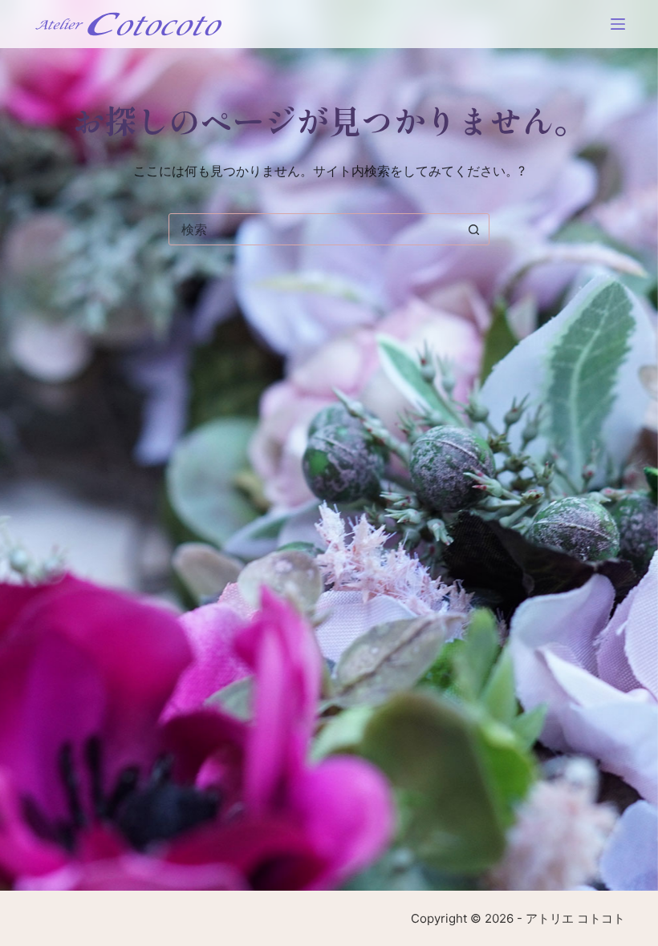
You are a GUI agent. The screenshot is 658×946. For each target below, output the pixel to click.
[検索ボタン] (473, 229)
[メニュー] (618, 24)
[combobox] (313, 229)
